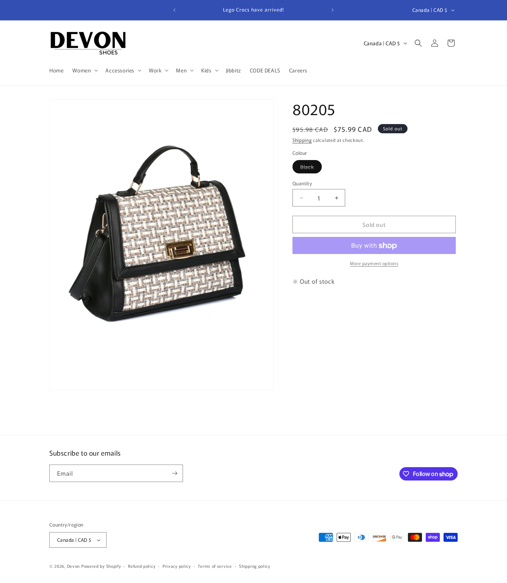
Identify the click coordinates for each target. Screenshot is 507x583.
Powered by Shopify (101, 566)
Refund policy (141, 566)
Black (311, 168)
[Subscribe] (174, 473)
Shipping (302, 140)
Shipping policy (254, 566)
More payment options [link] (374, 263)
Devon (73, 566)
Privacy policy (177, 566)
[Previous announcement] (174, 10)
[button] (84, 70)
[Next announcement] (332, 10)
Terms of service (215, 566)
